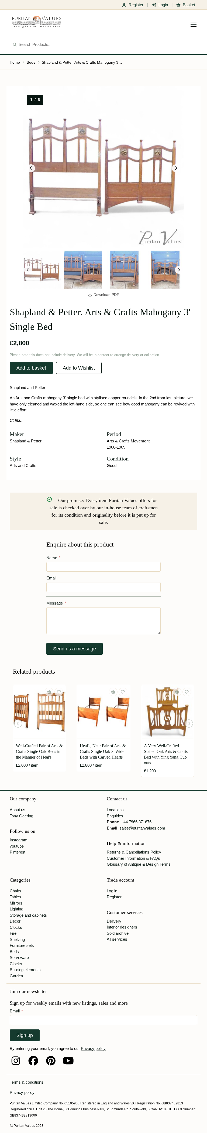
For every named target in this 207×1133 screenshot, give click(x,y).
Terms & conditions (26, 1082)
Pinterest (17, 852)
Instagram (18, 840)
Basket (189, 5)
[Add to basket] (49, 692)
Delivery (114, 921)
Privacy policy (93, 1048)
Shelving (17, 939)
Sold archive (118, 933)
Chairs (15, 891)
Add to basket (31, 368)
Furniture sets (22, 945)
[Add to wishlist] (58, 692)
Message (56, 603)
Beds (31, 62)
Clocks (16, 927)
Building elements (25, 969)
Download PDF (106, 295)
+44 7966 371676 (136, 822)
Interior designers (122, 927)
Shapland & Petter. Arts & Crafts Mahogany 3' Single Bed (82, 62)
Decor (15, 921)
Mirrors (16, 903)
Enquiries (115, 816)
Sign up (24, 1035)
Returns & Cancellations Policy (134, 852)
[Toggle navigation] (193, 24)
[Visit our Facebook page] (33, 1061)
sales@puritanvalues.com (142, 828)
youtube (17, 846)
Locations (115, 809)
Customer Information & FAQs (133, 858)
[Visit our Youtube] (68, 1061)
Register (136, 5)
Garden (16, 976)
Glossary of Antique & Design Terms (139, 864)
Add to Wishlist (79, 368)
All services (117, 939)
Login (163, 5)
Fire (13, 933)
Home (15, 62)
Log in (112, 891)
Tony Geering (21, 816)
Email (51, 578)
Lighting (16, 909)
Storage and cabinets (28, 915)
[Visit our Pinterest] (51, 1061)
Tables (15, 897)
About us (17, 809)
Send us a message (74, 648)
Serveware (19, 957)
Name (53, 558)
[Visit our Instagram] (16, 1061)
